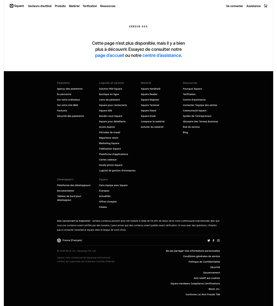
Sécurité (215, 267)
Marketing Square (109, 143)
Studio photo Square (110, 165)
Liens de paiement (109, 99)
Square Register (150, 99)
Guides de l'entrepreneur (197, 116)
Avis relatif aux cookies (207, 278)
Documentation (65, 190)
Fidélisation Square (110, 148)
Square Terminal (150, 105)
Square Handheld (150, 89)
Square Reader (149, 94)
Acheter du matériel (152, 127)
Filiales (103, 207)
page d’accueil (109, 55)
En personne (64, 94)
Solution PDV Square (110, 89)
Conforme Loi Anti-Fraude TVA (203, 294)
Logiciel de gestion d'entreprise (117, 170)
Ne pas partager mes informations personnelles (193, 251)
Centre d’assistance (194, 99)
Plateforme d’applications (113, 154)
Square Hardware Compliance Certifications (195, 283)
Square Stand (148, 110)
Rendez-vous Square (110, 116)
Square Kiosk (148, 116)
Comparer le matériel (153, 121)
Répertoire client (108, 138)
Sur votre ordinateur (68, 99)
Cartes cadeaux (108, 159)
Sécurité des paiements (70, 116)
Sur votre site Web (67, 105)
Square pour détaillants (112, 121)
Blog (185, 132)
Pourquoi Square (192, 89)
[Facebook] (213, 240)
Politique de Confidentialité (204, 261)
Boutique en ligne (109, 94)
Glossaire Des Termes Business (200, 121)
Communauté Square (194, 110)
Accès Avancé (107, 127)
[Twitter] (208, 240)
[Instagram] (218, 240)
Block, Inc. (214, 289)
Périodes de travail (109, 132)
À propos (104, 190)
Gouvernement (211, 272)
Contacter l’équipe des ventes (200, 105)
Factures (62, 110)
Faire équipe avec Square (113, 185)
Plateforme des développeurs (74, 185)
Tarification (189, 94)
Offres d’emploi (108, 201)
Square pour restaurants (113, 105)
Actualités (105, 196)
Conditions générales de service (201, 256)
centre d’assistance (162, 55)
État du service (191, 127)
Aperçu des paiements (70, 89)
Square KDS (105, 110)
